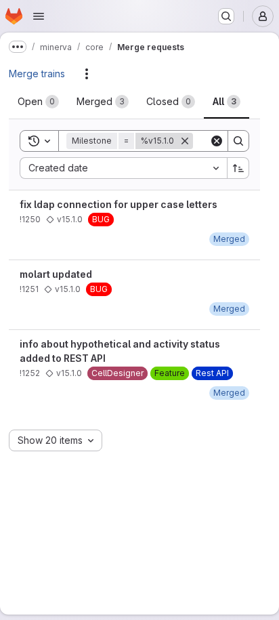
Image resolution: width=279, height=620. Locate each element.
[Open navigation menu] (38, 16)
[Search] (238, 141)
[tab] (38, 102)
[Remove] (185, 141)
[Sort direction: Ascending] (238, 168)
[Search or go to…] (226, 16)
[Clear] (217, 141)
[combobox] (123, 168)
